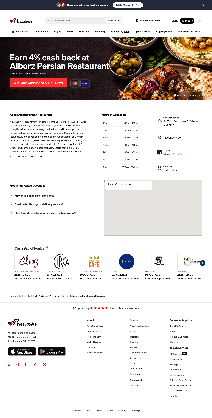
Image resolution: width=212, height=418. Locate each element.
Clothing (174, 342)
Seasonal (135, 374)
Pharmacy (100, 31)
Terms (98, 410)
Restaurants (42, 31)
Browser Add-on (178, 375)
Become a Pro (176, 359)
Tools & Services (179, 347)
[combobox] (83, 20)
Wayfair (133, 347)
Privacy (122, 410)
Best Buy (134, 342)
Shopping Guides (164, 31)
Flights (57, 31)
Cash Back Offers (95, 326)
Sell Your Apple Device (189, 31)
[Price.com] (22, 329)
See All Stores (137, 368)
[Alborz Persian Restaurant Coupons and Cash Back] (28, 267)
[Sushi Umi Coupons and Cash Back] (191, 267)
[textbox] (199, 21)
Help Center (175, 396)
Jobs (88, 410)
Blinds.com (135, 358)
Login (175, 21)
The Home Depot (138, 352)
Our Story (91, 347)
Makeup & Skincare (179, 336)
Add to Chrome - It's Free (128, 5)
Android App (176, 369)
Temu (132, 363)
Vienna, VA (46, 296)
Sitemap (135, 410)
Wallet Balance (94, 342)
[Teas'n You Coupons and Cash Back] (159, 267)
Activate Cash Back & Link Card (38, 82)
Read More (36, 156)
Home (13, 296)
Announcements (95, 352)
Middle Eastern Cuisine (66, 296)
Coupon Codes (94, 331)
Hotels (70, 31)
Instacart (134, 336)
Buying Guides (137, 380)
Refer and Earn (94, 336)
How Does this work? (188, 95)
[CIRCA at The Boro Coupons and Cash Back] (61, 267)
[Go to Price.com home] (21, 21)
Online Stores (21, 31)
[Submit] (48, 21)
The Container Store (140, 326)
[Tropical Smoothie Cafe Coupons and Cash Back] (94, 267)
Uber (132, 331)
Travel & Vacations (178, 326)
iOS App (174, 364)
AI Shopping (117, 31)
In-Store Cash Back (28, 296)
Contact (76, 410)
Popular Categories (181, 320)
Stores (134, 320)
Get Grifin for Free (178, 390)
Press (110, 410)
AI (115, 20)
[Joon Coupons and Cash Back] (126, 267)
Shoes (173, 331)
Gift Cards (84, 31)
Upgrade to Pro (142, 31)
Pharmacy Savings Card (181, 385)
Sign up (186, 21)
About (90, 320)
